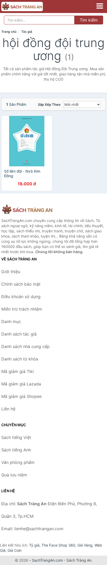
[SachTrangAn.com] (30, 6)
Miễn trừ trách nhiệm (21, 309)
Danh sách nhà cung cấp (25, 346)
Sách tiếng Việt (16, 437)
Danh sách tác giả (19, 334)
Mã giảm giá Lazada (21, 383)
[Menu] (99, 6)
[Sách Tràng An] (27, 209)
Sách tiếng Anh (16, 449)
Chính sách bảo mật (21, 284)
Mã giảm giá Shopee (21, 396)
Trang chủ (8, 32)
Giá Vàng (84, 545)
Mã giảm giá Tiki (17, 371)
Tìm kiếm (89, 20)
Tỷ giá (34, 545)
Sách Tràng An (78, 560)
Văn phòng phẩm (18, 462)
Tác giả (26, 32)
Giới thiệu (10, 271)
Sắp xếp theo (49, 104)
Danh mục (11, 321)
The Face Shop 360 (58, 545)
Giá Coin (15, 550)
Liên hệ (8, 408)
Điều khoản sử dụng (21, 296)
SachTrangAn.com (47, 560)
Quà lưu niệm (14, 474)
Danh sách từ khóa (19, 359)
